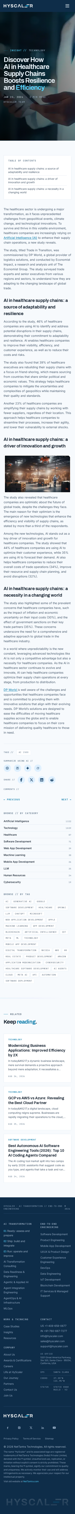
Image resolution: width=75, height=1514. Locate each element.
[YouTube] (54, 1428)
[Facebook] (21, 780)
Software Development (19, 907)
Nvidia (46, 950)
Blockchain (13, 932)
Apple (51, 919)
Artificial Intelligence (41, 932)
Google (41, 901)
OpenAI (62, 907)
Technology (37, 50)
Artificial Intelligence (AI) (20, 238)
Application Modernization (23, 962)
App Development (43, 926)
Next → (66, 799)
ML (17, 938)
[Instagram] (19, 1428)
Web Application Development (24, 919)
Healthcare (46, 907)
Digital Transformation (21, 950)
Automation (49, 974)
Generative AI (22, 901)
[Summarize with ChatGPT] (7, 768)
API (35, 974)
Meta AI (22, 974)
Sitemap (49, 1438)
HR (65, 950)
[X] (31, 1428)
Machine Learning (17, 926)
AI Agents (60, 968)
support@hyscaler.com (54, 1346)
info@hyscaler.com (51, 1336)
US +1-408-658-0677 (53, 1325)
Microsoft (36, 913)
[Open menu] (67, 6)
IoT (64, 932)
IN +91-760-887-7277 (53, 1330)
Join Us (8, 1395)
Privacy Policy (11, 1438)
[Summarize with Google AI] (27, 768)
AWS (57, 950)
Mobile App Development (21, 944)
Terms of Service (32, 1438)
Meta (8, 938)
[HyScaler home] (18, 5)
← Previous (12, 799)
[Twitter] (31, 780)
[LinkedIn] (41, 780)
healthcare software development (27, 968)
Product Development (39, 956)
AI (24, 752)
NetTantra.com (31, 1481)
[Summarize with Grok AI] (38, 768)
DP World (11, 690)
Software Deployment (19, 981)
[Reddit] (52, 780)
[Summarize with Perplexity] (17, 768)
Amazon (62, 956)
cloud (9, 974)
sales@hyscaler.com (52, 1341)
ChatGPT (20, 913)
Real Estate (13, 956)
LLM (8, 913)
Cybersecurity (55, 962)
